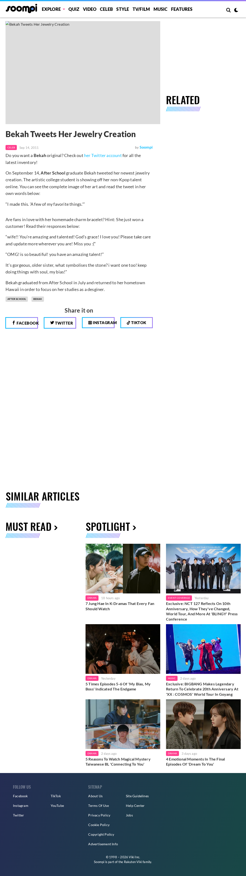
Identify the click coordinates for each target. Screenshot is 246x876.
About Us (95, 796)
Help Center (135, 806)
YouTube (57, 806)
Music (161, 9)
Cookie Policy (99, 825)
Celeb (106, 9)
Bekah (37, 298)
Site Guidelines (137, 796)
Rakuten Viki (133, 862)
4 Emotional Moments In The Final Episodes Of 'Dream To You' (195, 762)
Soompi (146, 147)
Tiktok (138, 322)
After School (16, 298)
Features (182, 9)
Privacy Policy (99, 815)
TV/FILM (141, 9)
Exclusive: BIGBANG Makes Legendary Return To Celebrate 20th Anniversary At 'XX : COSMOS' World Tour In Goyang (202, 689)
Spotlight (108, 526)
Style (122, 9)
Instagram (103, 322)
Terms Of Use (98, 806)
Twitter (63, 323)
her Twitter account (103, 155)
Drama (92, 597)
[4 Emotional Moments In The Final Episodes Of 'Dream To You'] (203, 724)
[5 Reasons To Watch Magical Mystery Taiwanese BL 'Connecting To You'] (123, 724)
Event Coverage (179, 597)
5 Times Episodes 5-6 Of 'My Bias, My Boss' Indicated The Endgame (118, 686)
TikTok (56, 796)
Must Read (28, 526)
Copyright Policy (101, 834)
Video (90, 9)
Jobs (129, 815)
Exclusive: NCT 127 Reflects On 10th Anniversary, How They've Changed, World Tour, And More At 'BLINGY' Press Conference (202, 611)
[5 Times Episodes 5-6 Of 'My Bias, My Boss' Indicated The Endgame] (123, 649)
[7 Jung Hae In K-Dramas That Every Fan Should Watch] (123, 568)
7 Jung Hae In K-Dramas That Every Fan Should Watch (120, 606)
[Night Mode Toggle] (236, 10)
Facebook (27, 323)
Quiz (73, 9)
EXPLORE (51, 9)
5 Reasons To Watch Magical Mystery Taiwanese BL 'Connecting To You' (118, 762)
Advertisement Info (103, 844)
